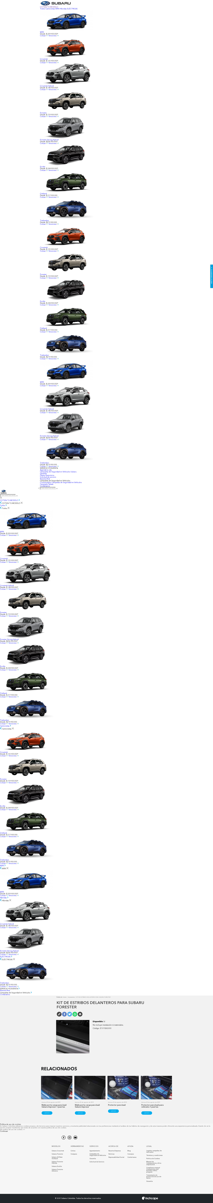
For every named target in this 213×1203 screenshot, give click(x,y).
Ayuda (130, 1146)
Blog (129, 1151)
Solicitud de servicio (48, 477)
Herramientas (77, 1146)
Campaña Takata (46, 484)
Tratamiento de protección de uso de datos (153, 1177)
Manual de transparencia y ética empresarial (153, 1163)
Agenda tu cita (45, 470)
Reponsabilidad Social (116, 1157)
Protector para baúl (117, 1105)
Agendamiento (95, 1151)
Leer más (47, 1113)
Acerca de (113, 1146)
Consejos (130, 1154)
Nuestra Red (45, 479)
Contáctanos (45, 486)
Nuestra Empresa (114, 1151)
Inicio (64, 997)
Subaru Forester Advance (57, 1170)
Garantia (149, 1181)
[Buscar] (57, 488)
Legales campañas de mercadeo (154, 1151)
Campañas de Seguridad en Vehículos (98, 1154)
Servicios (94, 1146)
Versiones (53, 36)
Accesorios (71, 997)
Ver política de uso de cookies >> (12, 1129)
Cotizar (43, 36)
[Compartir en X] (69, 1014)
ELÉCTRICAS (72, 9)
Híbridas (63, 9)
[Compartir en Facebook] (64, 1014)
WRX (57, 9)
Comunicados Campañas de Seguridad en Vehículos (61, 482)
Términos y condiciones (154, 1155)
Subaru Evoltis (57, 1166)
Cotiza (73, 1151)
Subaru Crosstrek (58, 1151)
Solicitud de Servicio (97, 1162)
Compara (74, 1154)
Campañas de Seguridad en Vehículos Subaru (58, 472)
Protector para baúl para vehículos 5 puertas (152, 1106)
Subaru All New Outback (57, 1157)
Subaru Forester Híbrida (57, 1162)
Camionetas (50, 9)
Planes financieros (47, 475)
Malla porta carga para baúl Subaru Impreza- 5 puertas (54, 1106)
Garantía (43, 474)
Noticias (111, 1154)
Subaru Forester (57, 1154)
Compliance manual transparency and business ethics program (153, 1170)
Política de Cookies (153, 1158)
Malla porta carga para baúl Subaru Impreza (87, 1106)
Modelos (56, 1146)
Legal (149, 1146)
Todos (42, 9)
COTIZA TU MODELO (49, 7)
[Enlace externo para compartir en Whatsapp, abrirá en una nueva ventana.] (74, 1014)
